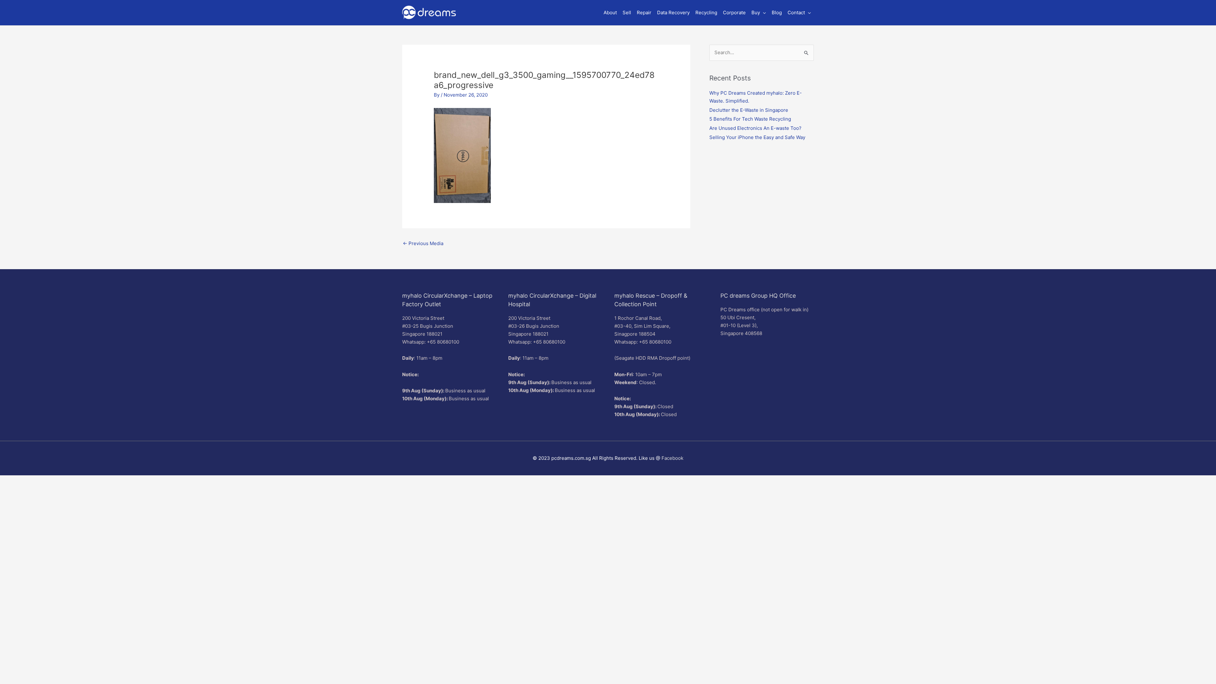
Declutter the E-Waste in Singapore (748, 110)
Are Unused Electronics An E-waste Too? (755, 128)
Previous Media (423, 243)
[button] (759, 12)
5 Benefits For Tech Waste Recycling (750, 119)
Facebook (672, 458)
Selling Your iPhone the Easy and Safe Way (757, 137)
